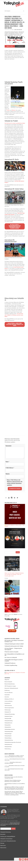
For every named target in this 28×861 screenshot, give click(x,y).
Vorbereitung (8, 748)
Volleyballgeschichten (10, 729)
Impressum (3, 845)
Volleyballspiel (8, 735)
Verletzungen (8, 709)
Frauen (8, 110)
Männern (14, 110)
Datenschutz (3, 847)
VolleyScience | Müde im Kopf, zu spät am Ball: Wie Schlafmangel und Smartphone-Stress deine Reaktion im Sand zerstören (14, 788)
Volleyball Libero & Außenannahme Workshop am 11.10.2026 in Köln (13, 781)
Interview (7, 696)
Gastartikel (7, 694)
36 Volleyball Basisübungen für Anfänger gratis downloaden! (15, 226)
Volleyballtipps (8, 738)
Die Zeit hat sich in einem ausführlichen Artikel (15, 123)
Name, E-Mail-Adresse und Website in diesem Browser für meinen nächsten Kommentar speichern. (14, 482)
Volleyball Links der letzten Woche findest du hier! (14, 324)
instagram (11, 497)
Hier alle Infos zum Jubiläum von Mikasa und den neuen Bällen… (14, 315)
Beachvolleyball (8, 681)
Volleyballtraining (9, 740)
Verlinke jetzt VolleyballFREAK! (7, 836)
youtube (8, 497)
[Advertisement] (15, 70)
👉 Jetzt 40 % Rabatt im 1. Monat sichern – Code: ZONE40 (15, 526)
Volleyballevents (8, 722)
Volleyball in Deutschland (6, 838)
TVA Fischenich (8, 705)
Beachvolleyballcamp (10, 683)
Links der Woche (18, 29)
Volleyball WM (8, 718)
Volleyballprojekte (9, 731)
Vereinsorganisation (9, 707)
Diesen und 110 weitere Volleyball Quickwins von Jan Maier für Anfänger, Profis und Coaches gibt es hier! (14, 574)
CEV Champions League (10, 686)
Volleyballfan (8, 725)
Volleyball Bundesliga (10, 714)
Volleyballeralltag (9, 720)
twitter (17, 497)
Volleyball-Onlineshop (5, 832)
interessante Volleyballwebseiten (8, 841)
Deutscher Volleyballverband (11, 688)
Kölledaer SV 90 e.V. (9, 699)
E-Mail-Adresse (10, 468)
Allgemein (7, 679)
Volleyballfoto (8, 727)
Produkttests (8, 703)
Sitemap (2, 843)
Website (8, 474)
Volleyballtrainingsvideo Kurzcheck (13, 742)
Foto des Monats (9, 692)
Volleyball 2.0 (8, 712)
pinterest (14, 497)
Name (7, 462)
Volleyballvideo (8, 746)
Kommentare (20, 46)
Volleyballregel (8, 733)
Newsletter (2, 834)
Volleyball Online (8, 716)
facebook (6, 497)
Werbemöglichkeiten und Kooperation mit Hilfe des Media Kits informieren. (10, 824)
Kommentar (8, 446)
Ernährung (7, 690)
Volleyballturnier (8, 744)
